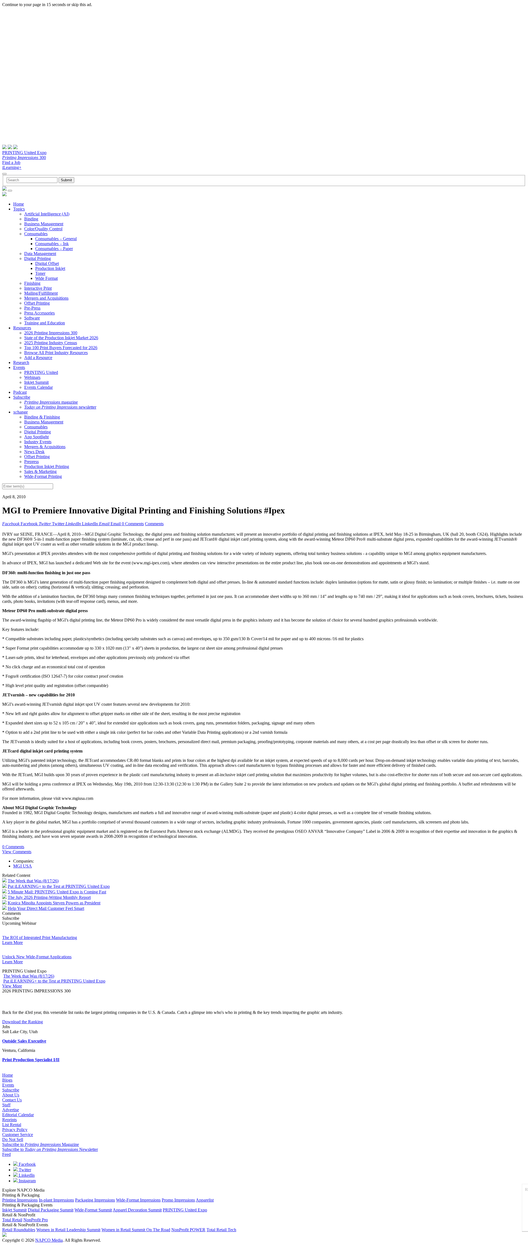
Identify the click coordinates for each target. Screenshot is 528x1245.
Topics (19, 209)
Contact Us (12, 1100)
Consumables (36, 233)
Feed (6, 1154)
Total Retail (12, 1219)
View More (12, 986)
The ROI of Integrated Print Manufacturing (39, 937)
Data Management (40, 253)
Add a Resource (38, 357)
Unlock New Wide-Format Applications (37, 956)
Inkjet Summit (36, 382)
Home (18, 204)
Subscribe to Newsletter (50, 1149)
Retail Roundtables (18, 1229)
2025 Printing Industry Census (50, 342)
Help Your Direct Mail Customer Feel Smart (46, 908)
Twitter (24, 1169)
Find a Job (11, 162)
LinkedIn (26, 1175)
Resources (22, 327)
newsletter (60, 407)
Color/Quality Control (43, 228)
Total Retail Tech (221, 1229)
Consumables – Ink (52, 243)
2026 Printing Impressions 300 (50, 332)
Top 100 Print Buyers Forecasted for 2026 (60, 347)
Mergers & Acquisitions (44, 446)
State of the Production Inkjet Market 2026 (61, 337)
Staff (6, 1104)
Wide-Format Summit (93, 1210)
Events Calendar (38, 387)
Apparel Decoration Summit (137, 1210)
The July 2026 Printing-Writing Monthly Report (49, 897)
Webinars (32, 377)
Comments (154, 523)
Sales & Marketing (40, 471)
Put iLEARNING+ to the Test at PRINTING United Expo (59, 886)
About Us (10, 1095)
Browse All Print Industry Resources (56, 352)
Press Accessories (39, 313)
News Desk (34, 451)
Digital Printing (37, 258)
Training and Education (44, 323)
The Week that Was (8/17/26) (33, 881)
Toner (40, 273)
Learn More (12, 942)
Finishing (32, 283)
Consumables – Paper (54, 248)
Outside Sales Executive (24, 1041)
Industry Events (37, 441)
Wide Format (46, 278)
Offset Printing (37, 303)
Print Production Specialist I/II (30, 1059)
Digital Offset (47, 263)
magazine (51, 402)
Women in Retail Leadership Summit (68, 1229)
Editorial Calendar (18, 1114)
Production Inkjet (50, 268)
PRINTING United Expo (24, 152)
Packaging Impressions (95, 1200)
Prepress (31, 461)
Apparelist (205, 1200)
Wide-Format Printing (43, 476)
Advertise (10, 1109)
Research (21, 362)
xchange (20, 412)
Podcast (20, 392)
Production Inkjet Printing (46, 466)
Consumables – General (56, 238)
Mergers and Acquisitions (46, 298)
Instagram (27, 1180)
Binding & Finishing (42, 417)
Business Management (43, 223)
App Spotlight (36, 436)
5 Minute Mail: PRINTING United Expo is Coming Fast (57, 892)
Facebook (27, 1164)
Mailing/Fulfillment (41, 293)
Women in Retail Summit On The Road (135, 1229)
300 (24, 157)
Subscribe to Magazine (40, 1144)
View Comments (16, 851)
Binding (31, 219)
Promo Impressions (178, 1200)
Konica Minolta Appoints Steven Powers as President (54, 903)
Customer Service (17, 1134)
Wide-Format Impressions (138, 1200)
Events (19, 367)
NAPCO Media (49, 1240)
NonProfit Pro (35, 1219)
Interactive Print (38, 288)
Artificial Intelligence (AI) (46, 214)
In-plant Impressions (56, 1200)
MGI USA (22, 866)
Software (32, 318)
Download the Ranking (22, 1021)
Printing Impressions (20, 1200)
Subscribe (21, 397)
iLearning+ (11, 167)
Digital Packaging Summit (50, 1210)
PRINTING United (41, 372)
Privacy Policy (15, 1129)
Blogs (7, 1080)
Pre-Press (32, 308)
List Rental (11, 1124)
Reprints (9, 1119)
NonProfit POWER (188, 1229)
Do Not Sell (12, 1139)
